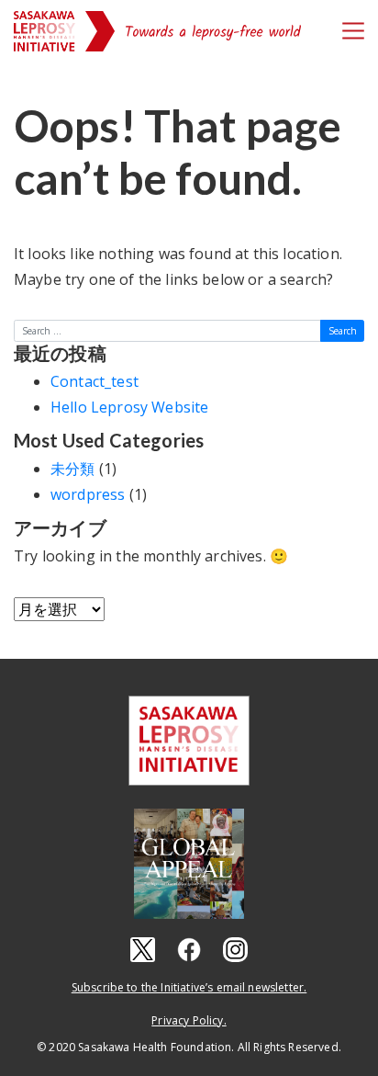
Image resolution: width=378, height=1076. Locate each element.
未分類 (72, 469)
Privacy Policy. (188, 1020)
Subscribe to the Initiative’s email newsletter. (189, 987)
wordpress (87, 494)
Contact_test (94, 381)
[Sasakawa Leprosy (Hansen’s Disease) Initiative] (45, 31)
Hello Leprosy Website (129, 407)
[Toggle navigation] (353, 31)
